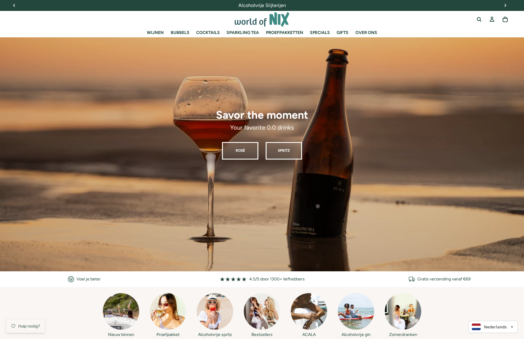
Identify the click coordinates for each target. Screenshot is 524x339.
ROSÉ (240, 150)
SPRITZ (284, 150)
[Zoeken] (479, 19)
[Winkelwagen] (505, 19)
